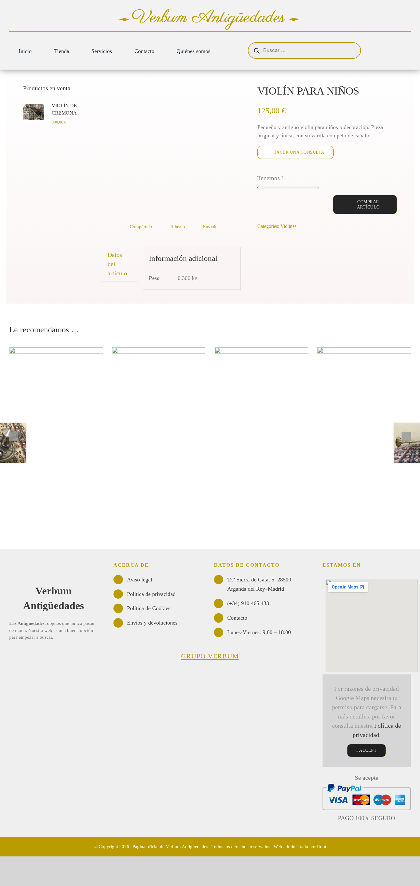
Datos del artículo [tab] (117, 264)
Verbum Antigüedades (187, 846)
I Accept (366, 750)
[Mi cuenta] (397, 45)
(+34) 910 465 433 (248, 603)
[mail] (32, 654)
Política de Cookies (148, 608)
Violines (288, 226)
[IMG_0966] (171, 149)
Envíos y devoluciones (152, 623)
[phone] (43, 654)
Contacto (237, 618)
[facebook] (22, 654)
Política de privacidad (151, 594)
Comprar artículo (368, 204)
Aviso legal (139, 580)
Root (321, 846)
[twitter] (11, 654)
